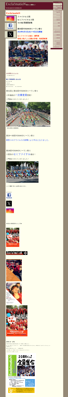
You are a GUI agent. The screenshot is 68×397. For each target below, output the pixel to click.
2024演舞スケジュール (12, 73)
